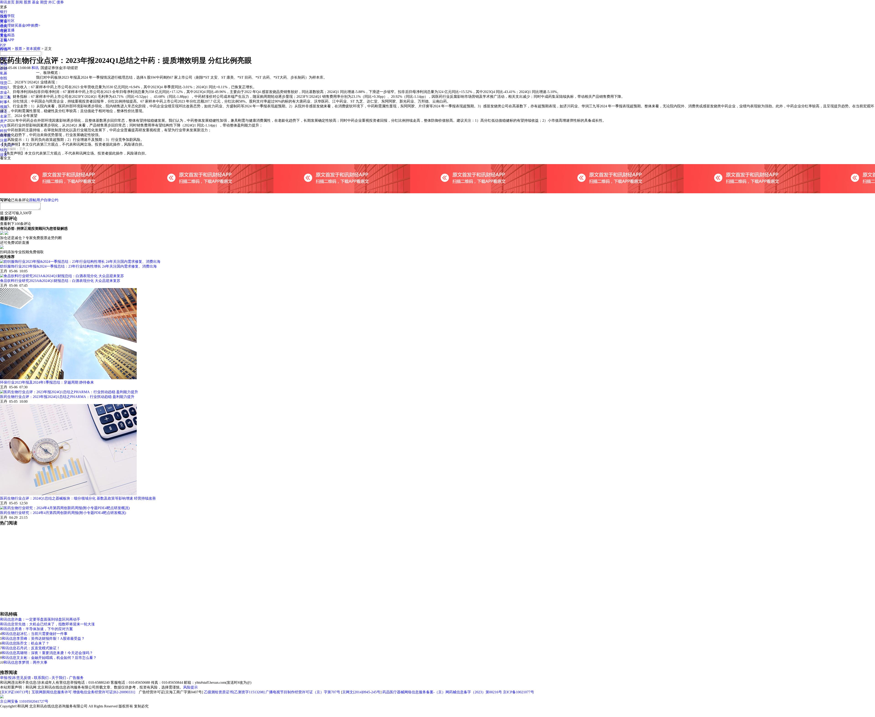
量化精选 (7, 35)
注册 (3, 140)
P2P (3, 45)
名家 (3, 116)
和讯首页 (7, 2)
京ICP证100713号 (15, 692)
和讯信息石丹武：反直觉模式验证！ (31, 648)
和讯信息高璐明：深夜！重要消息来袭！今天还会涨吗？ (47, 653)
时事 (3, 102)
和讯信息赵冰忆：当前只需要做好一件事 (34, 634)
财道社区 (7, 21)
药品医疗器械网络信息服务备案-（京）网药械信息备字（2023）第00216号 (442, 692)
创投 (3, 78)
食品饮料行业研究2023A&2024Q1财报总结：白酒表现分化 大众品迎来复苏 (60, 281)
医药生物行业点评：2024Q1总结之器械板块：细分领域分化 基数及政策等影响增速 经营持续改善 (78, 498)
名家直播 (7, 30)
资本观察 (33, 49)
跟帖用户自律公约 (43, 200)
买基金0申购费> (27, 25)
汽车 (3, 126)
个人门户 (7, 145)
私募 (3, 73)
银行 (3, 12)
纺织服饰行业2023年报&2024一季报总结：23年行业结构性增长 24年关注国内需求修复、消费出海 (78, 266)
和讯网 (5, 49)
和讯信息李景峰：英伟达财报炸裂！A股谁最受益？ (43, 638)
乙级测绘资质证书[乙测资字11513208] (234, 692)
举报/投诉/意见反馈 (15, 678)
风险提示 (190, 687)
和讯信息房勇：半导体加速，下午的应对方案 (36, 629)
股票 (27, 2)
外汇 (52, 2)
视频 (3, 107)
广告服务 (76, 678)
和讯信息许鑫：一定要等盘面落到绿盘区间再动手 (40, 619)
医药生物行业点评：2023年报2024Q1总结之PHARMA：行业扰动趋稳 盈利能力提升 (67, 397)
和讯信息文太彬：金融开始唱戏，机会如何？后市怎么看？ (49, 658)
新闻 (19, 2)
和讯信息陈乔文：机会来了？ (25, 643)
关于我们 (58, 678)
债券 (60, 2)
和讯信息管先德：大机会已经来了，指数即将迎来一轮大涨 (47, 624)
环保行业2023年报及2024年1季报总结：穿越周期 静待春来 (47, 382)
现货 (3, 83)
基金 (35, 2)
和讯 (35, 68)
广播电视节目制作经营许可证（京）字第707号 (302, 692)
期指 (3, 88)
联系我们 (41, 678)
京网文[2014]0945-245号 (361, 692)
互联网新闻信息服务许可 (52, 692)
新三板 (5, 97)
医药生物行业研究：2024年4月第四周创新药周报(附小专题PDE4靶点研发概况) (63, 513)
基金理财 (7, 25)
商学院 (5, 135)
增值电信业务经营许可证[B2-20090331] (104, 692)
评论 (3, 111)
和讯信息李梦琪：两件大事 (25, 662)
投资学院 (7, 16)
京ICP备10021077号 (518, 692)
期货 (43, 2)
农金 (3, 92)
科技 (3, 131)
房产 (3, 121)
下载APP (7, 40)
